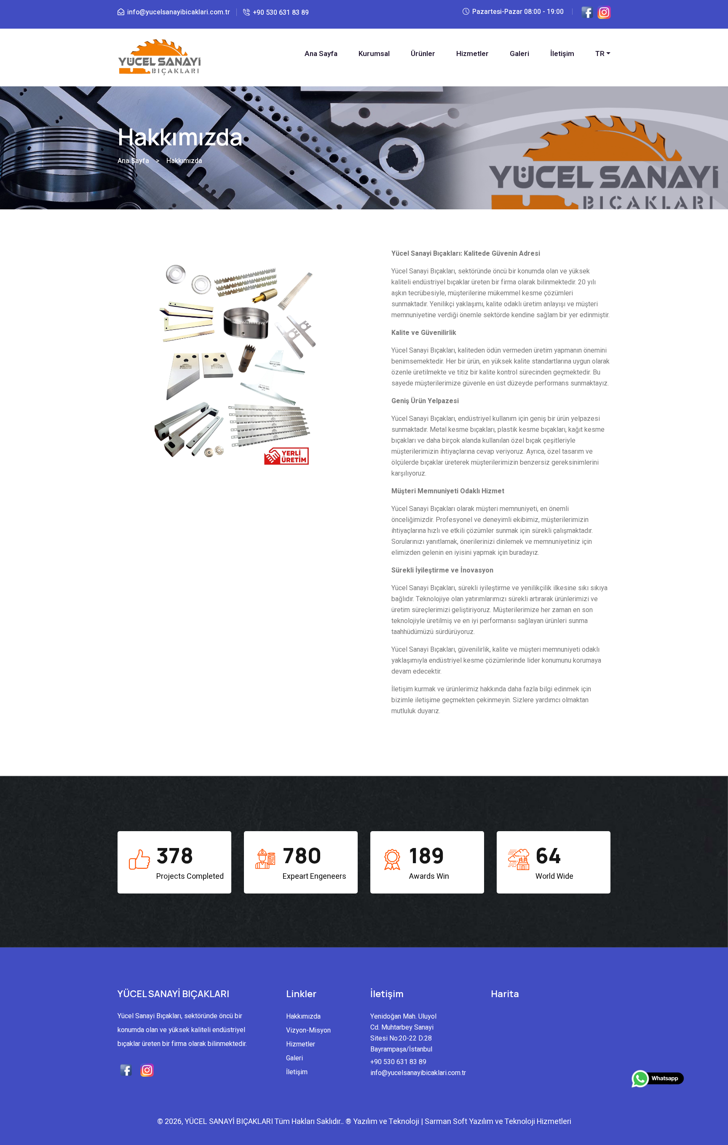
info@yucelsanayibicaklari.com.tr (178, 12)
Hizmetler (472, 54)
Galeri (519, 54)
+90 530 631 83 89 (281, 13)
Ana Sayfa (321, 54)
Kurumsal (374, 54)
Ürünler (423, 54)
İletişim (562, 54)
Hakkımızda (303, 1016)
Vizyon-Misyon (308, 1030)
